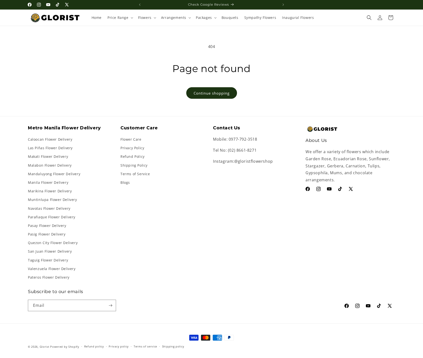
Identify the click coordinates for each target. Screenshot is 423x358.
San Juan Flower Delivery (50, 251)
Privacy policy (119, 346)
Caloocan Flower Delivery (50, 139)
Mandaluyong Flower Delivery (54, 174)
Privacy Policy (132, 148)
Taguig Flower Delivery (48, 260)
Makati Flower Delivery (48, 156)
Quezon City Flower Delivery (53, 242)
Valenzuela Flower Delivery (52, 268)
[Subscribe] (110, 305)
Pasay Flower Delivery (47, 225)
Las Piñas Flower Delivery (50, 148)
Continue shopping (212, 93)
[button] (120, 17)
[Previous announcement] (139, 4)
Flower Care (130, 139)
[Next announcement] (283, 4)
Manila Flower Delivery (48, 182)
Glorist (44, 346)
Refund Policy (132, 156)
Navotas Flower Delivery (49, 208)
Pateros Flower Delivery (49, 277)
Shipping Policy (134, 165)
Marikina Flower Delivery (50, 191)
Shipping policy (173, 346)
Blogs (125, 182)
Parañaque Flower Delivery (51, 217)
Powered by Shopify (64, 346)
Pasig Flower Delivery (47, 234)
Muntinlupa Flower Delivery (52, 199)
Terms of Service (135, 174)
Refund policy (94, 346)
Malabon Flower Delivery (50, 165)
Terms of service (145, 346)
